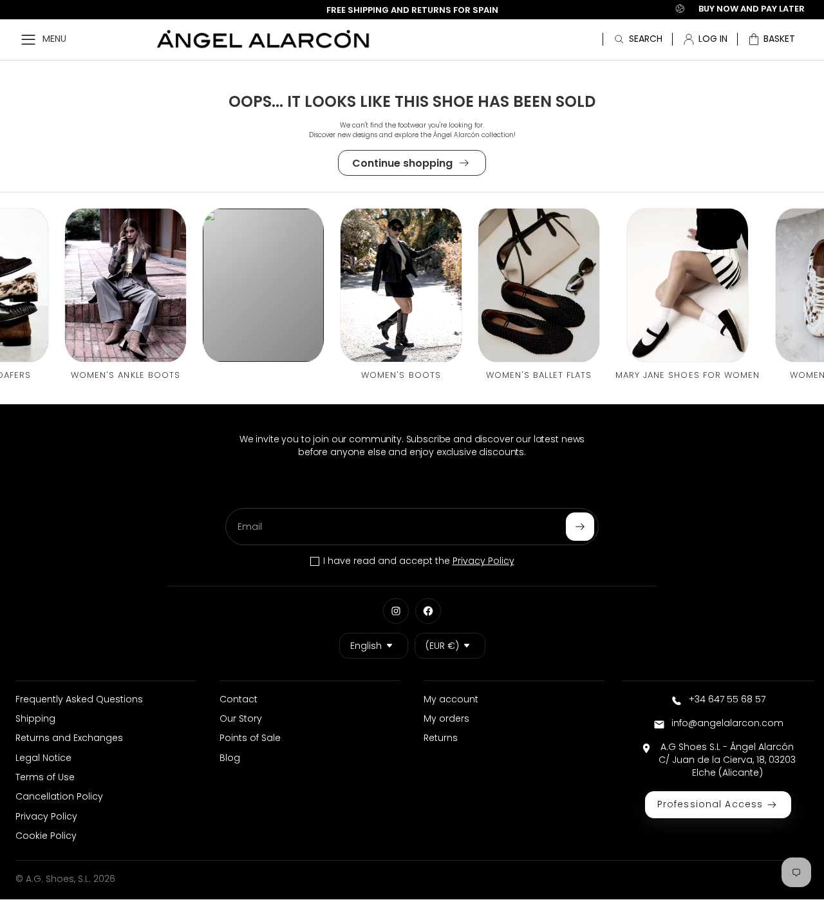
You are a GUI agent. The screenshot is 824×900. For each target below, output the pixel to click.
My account (451, 699)
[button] (771, 39)
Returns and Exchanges (69, 737)
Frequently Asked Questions (79, 699)
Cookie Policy (46, 835)
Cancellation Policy (59, 796)
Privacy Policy (483, 560)
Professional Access (710, 804)
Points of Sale (250, 737)
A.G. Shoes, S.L (57, 878)
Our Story (241, 718)
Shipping (35, 718)
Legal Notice (43, 757)
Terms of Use (45, 777)
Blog (230, 757)
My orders (446, 718)
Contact (239, 699)
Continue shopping (402, 163)
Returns (441, 737)
